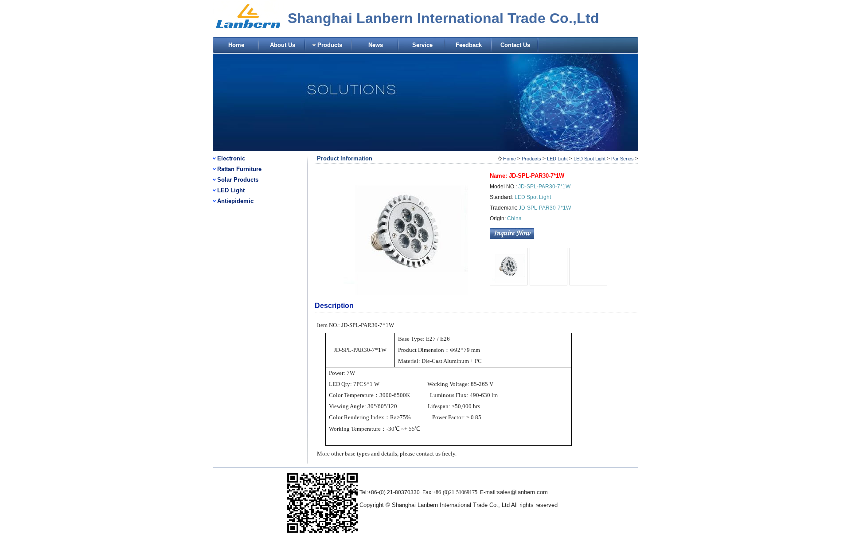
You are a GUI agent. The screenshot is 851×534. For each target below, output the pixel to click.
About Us (282, 45)
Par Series (622, 158)
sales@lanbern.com (522, 492)
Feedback (469, 45)
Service (422, 45)
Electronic (231, 158)
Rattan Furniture (239, 169)
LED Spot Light (589, 158)
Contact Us (515, 45)
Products (329, 45)
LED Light (231, 190)
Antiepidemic (235, 201)
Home (236, 45)
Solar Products (237, 179)
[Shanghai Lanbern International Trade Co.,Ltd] (248, 34)
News (375, 45)
